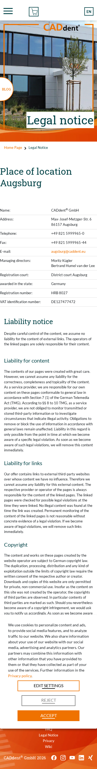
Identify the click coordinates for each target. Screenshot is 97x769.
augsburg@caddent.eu (68, 251)
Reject (48, 700)
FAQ (48, 729)
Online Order (33, 11)
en (88, 11)
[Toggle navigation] (8, 11)
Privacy (48, 741)
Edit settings (48, 685)
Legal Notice (48, 735)
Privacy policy (20, 675)
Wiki (48, 747)
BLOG (6, 89)
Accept (48, 715)
